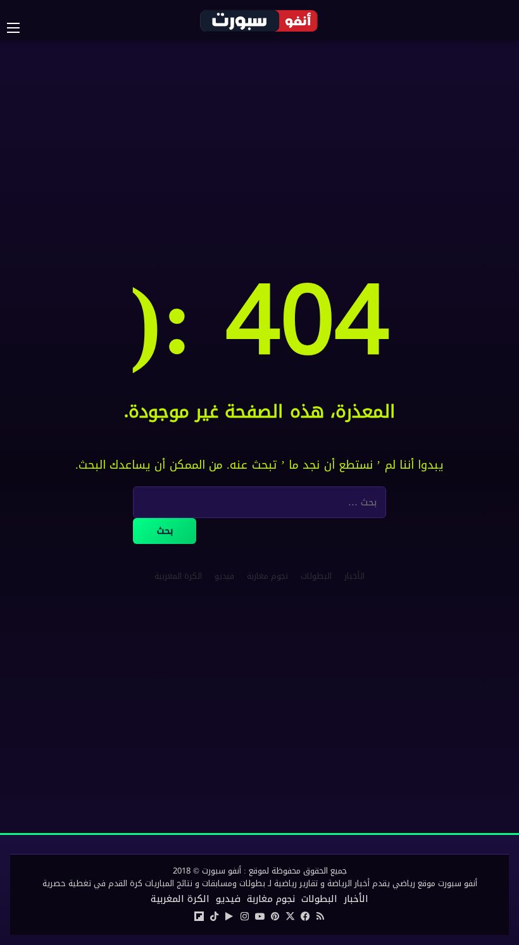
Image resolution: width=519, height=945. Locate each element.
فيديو (224, 576)
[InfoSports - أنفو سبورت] (259, 20)
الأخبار (354, 576)
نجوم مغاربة (267, 576)
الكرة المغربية (178, 576)
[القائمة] (19, 28)
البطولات (316, 576)
